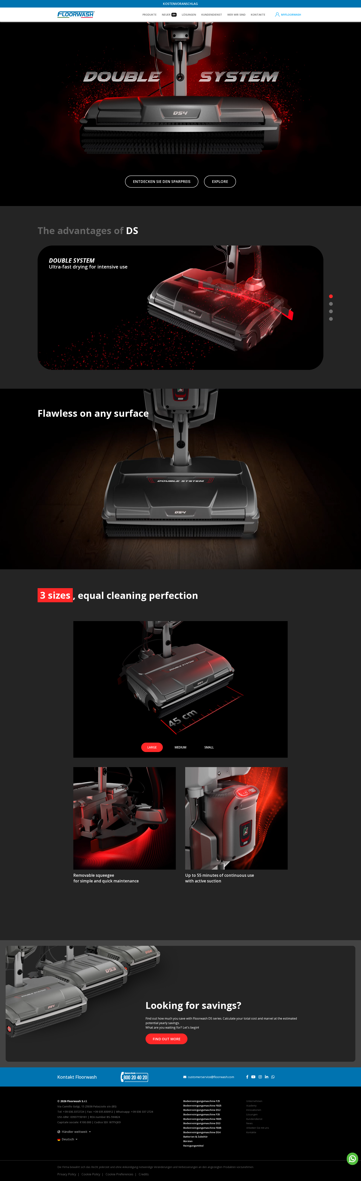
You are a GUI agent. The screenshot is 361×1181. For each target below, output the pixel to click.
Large (152, 747)
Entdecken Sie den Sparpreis (161, 181)
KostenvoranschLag (180, 4)
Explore (220, 181)
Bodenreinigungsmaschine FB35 (202, 1119)
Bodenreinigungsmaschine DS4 (201, 1132)
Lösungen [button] (189, 14)
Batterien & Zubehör (195, 1136)
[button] (74, 1132)
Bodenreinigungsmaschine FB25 (202, 1105)
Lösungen (252, 1114)
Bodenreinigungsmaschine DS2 (201, 1110)
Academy (251, 1105)
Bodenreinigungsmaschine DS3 (201, 1123)
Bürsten (188, 1141)
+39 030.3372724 (73, 1111)
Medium (180, 747)
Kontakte (258, 14)
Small (209, 747)
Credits (144, 1174)
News (249, 1123)
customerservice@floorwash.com (210, 1077)
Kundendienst (211, 14)
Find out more (166, 1039)
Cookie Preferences (119, 1174)
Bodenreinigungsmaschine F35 (201, 1114)
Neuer (169, 14)
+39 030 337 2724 (142, 1111)
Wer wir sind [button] (236, 14)
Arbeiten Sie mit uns (257, 1127)
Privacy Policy (66, 1174)
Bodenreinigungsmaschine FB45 (202, 1127)
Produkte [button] (150, 14)
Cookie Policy (91, 1174)
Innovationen (253, 1110)
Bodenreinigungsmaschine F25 (201, 1101)
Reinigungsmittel (193, 1145)
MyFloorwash (291, 14)
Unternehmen (254, 1101)
